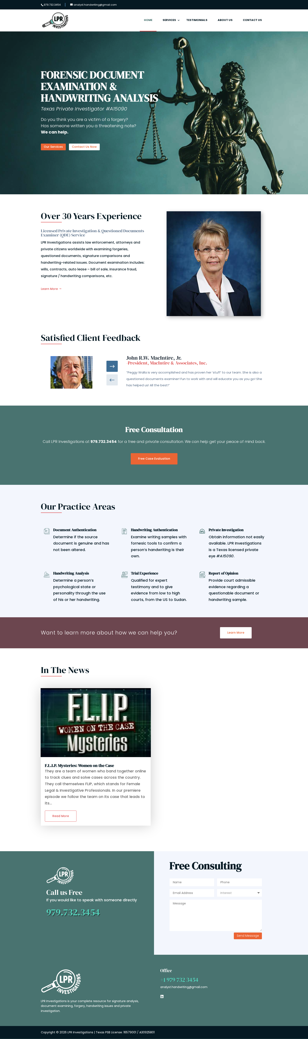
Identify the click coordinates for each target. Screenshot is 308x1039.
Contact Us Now (84, 147)
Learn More (49, 289)
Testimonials (196, 20)
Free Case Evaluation (154, 459)
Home (148, 20)
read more (60, 816)
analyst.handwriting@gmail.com (183, 987)
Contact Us (252, 20)
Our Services (53, 147)
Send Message (248, 936)
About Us (225, 20)
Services (169, 20)
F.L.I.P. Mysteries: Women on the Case (79, 765)
